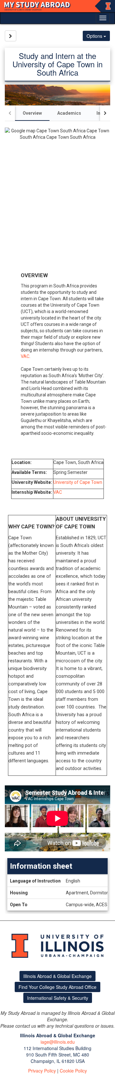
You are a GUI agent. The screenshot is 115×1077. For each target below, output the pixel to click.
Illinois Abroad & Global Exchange (57, 976)
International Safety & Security (57, 998)
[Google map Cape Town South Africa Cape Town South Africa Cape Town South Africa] (57, 198)
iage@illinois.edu (58, 1042)
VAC (25, 356)
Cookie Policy (73, 1070)
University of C (67, 482)
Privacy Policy (42, 1070)
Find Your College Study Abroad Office (57, 987)
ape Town (92, 482)
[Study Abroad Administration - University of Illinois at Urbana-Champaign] (57, 6)
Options (95, 36)
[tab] (32, 113)
